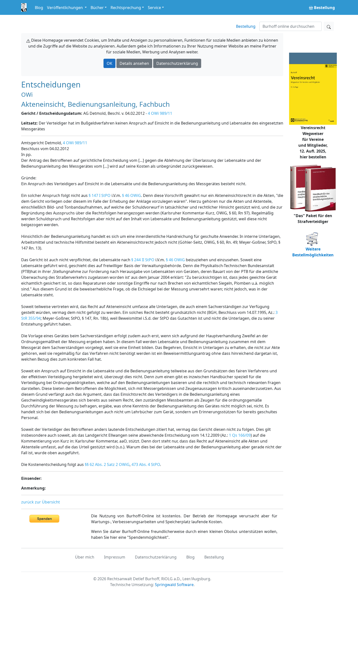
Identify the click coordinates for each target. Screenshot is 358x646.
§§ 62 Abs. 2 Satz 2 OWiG (107, 464)
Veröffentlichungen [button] (65, 7)
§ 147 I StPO (100, 195)
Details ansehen (134, 63)
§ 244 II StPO (142, 259)
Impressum (114, 557)
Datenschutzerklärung (177, 63)
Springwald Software (174, 584)
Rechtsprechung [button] (126, 7)
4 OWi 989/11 (160, 113)
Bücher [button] (97, 7)
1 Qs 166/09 (240, 435)
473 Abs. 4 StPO (146, 464)
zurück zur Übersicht (40, 502)
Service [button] (154, 7)
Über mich (84, 557)
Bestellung (245, 26)
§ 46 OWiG (131, 195)
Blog (39, 7)
